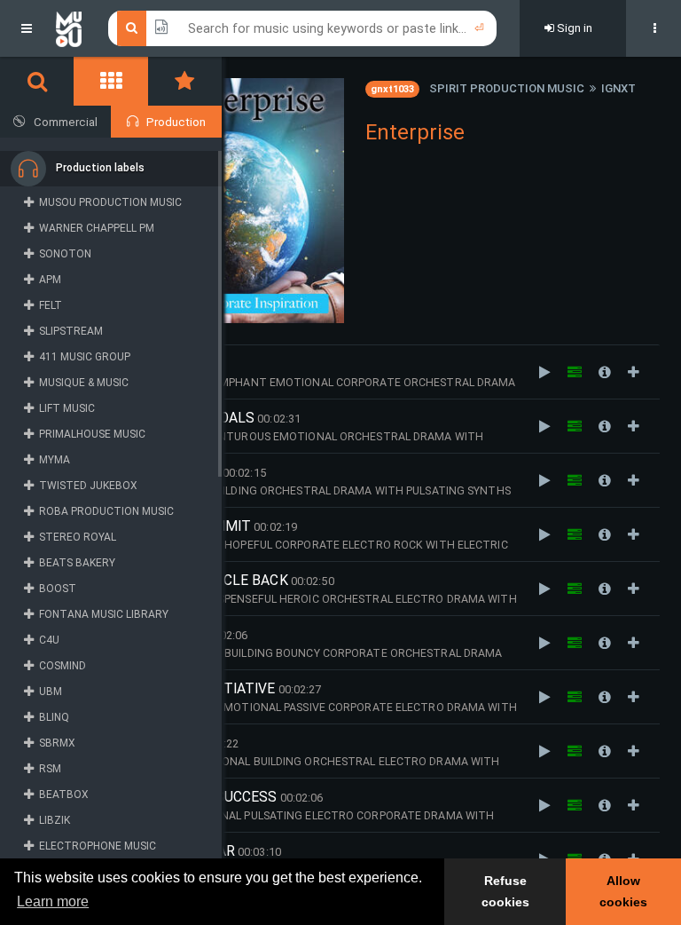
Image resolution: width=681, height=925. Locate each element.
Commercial (66, 122)
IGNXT (618, 88)
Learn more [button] (53, 901)
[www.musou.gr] (69, 28)
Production (176, 122)
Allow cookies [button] (623, 891)
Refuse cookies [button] (505, 891)
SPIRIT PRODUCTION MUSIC (506, 88)
